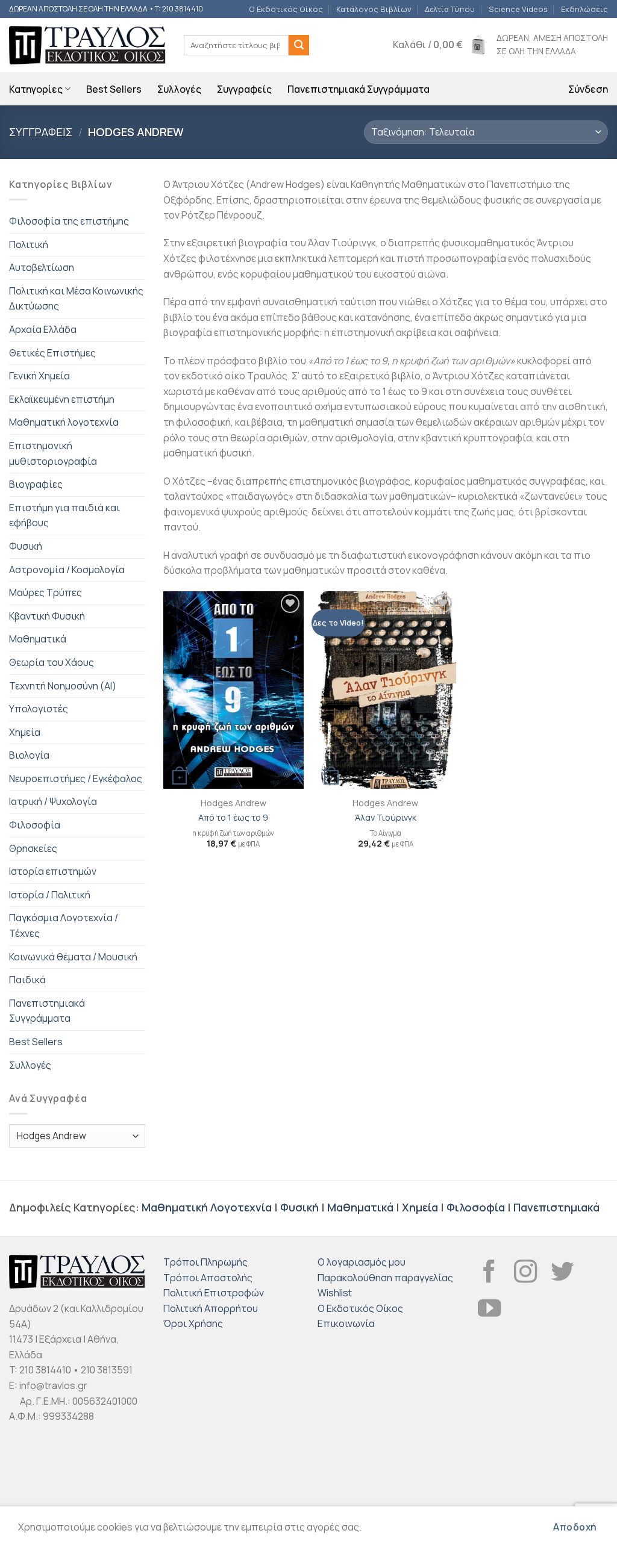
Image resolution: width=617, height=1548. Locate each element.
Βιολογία (29, 755)
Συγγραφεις (40, 132)
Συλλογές (179, 89)
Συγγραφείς (244, 89)
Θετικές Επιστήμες (52, 352)
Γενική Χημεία (39, 375)
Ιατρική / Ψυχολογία (53, 801)
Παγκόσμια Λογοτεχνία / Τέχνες (63, 925)
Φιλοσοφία (34, 825)
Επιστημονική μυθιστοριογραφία (53, 453)
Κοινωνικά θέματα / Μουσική (73, 956)
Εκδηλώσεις (584, 9)
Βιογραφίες (36, 484)
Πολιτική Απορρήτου (210, 1308)
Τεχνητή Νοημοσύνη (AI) (62, 685)
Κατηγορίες (36, 89)
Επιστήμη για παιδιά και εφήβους (64, 515)
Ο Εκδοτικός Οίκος (286, 9)
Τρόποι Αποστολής (207, 1277)
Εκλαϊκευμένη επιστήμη (61, 399)
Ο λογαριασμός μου (362, 1262)
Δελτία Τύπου (450, 9)
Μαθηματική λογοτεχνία (64, 422)
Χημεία (24, 732)
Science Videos (518, 9)
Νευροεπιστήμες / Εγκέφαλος (75, 778)
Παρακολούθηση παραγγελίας (385, 1277)
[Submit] (299, 45)
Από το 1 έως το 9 (233, 817)
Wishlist (335, 1292)
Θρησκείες (33, 848)
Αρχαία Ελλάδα (43, 329)
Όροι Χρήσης (193, 1323)
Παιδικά (27, 979)
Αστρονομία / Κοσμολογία (67, 569)
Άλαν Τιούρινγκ (385, 817)
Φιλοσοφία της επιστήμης (69, 221)
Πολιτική (28, 244)
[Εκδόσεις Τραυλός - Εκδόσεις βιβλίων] (87, 45)
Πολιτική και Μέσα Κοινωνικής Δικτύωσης (76, 298)
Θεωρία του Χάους (51, 662)
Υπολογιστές (38, 708)
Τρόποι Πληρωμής (205, 1262)
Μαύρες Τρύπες (45, 592)
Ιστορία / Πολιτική (49, 894)
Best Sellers (114, 89)
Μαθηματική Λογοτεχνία (207, 1207)
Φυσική (25, 546)
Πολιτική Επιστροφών (213, 1292)
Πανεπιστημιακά (556, 1207)
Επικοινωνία (346, 1323)
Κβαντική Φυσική (47, 616)
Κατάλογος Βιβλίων (374, 9)
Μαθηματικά (37, 638)
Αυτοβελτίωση (41, 267)
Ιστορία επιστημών (52, 871)
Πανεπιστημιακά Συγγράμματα (358, 89)
